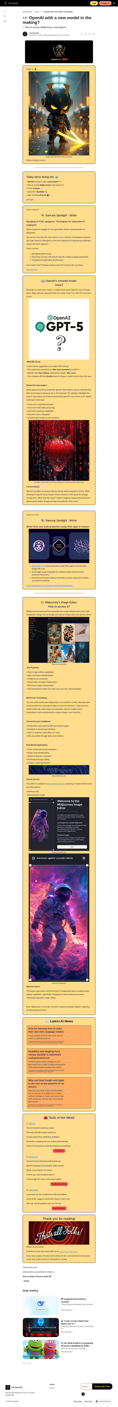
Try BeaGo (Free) (59, 1184)
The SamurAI (27, 12)
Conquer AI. (105, 3)
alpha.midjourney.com (56, 784)
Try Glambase (59, 1208)
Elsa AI (32, 1123)
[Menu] (113, 3)
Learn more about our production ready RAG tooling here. (49, 586)
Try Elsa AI (59, 1151)
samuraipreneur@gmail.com (68, 1252)
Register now (31, 270)
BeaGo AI (33, 1157)
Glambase (33, 1190)
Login (94, 3)
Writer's (61, 237)
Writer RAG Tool (38, 566)
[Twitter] (83, 1394)
